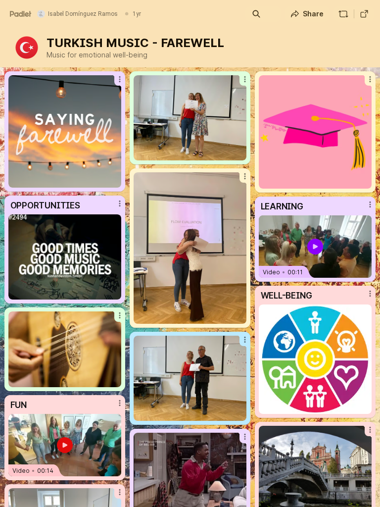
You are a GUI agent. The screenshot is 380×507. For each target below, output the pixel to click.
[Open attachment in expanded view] (65, 131)
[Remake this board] (343, 14)
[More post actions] (113, 83)
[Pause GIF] (364, 181)
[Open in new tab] (364, 14)
